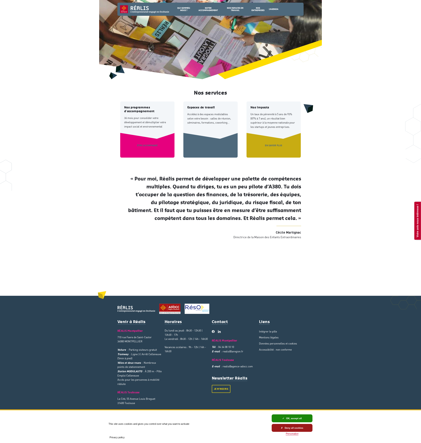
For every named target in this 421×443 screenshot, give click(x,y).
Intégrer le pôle (268, 331)
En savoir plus (273, 145)
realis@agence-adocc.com (238, 366)
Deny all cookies (293, 428)
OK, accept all (293, 418)
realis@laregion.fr (233, 351)
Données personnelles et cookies (278, 343)
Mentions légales (269, 337)
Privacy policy (117, 437)
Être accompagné (147, 145)
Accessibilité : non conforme (275, 349)
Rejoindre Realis (291, 9)
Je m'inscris (221, 389)
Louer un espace (210, 145)
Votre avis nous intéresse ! (417, 220)
